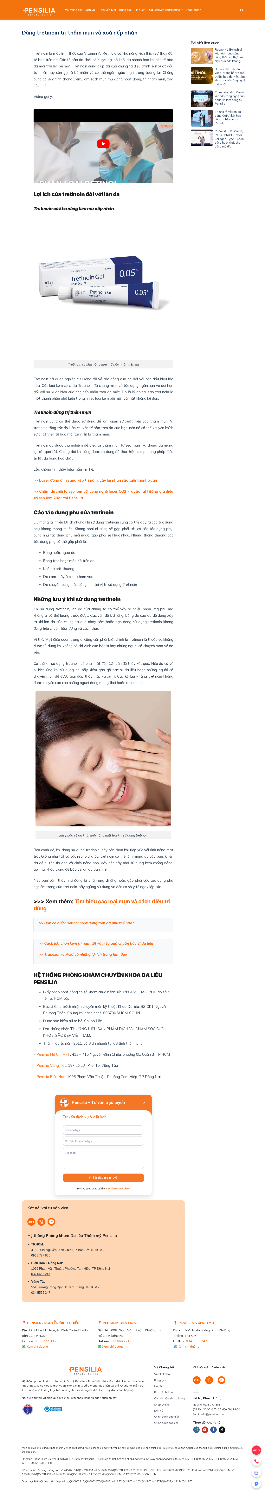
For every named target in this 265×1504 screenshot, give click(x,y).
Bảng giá (125, 10)
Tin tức (139, 10)
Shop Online (162, 1404)
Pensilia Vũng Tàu (51, 1065)
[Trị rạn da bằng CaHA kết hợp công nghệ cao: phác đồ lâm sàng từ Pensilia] (202, 99)
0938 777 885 (40, 1255)
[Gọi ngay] (256, 1461)
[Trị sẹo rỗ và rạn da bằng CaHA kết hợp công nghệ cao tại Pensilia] (202, 118)
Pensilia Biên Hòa (50, 1076)
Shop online (193, 10)
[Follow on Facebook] (213, 1429)
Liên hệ (158, 1410)
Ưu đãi (158, 1386)
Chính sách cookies (166, 1423)
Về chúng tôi (73, 10)
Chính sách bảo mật (166, 1416)
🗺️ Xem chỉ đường (35, 1346)
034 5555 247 (40, 1292)
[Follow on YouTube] (205, 1429)
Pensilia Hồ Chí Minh (53, 1054)
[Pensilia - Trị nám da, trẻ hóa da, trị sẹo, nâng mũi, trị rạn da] (40, 10)
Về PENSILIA (162, 1374)
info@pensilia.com (212, 1414)
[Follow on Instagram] (196, 1429)
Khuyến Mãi (108, 10)
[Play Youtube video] (103, 143)
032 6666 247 (40, 1274)
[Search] (241, 10)
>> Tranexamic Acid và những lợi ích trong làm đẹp (83, 954)
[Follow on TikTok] (222, 1429)
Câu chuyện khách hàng (164, 10)
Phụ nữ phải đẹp (164, 1392)
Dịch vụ (90, 10)
